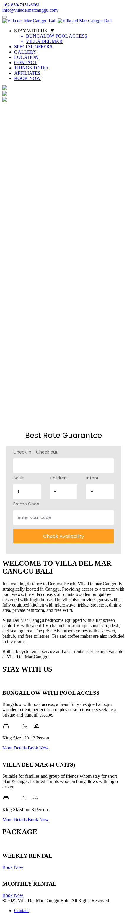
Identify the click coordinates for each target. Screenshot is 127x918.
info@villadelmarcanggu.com (30, 10)
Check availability (63, 536)
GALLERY (25, 51)
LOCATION (26, 57)
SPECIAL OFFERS (33, 46)
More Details (14, 747)
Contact (21, 910)
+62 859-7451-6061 (21, 4)
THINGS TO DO (31, 67)
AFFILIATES (27, 73)
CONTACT (25, 62)
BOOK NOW (27, 78)
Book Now (38, 747)
